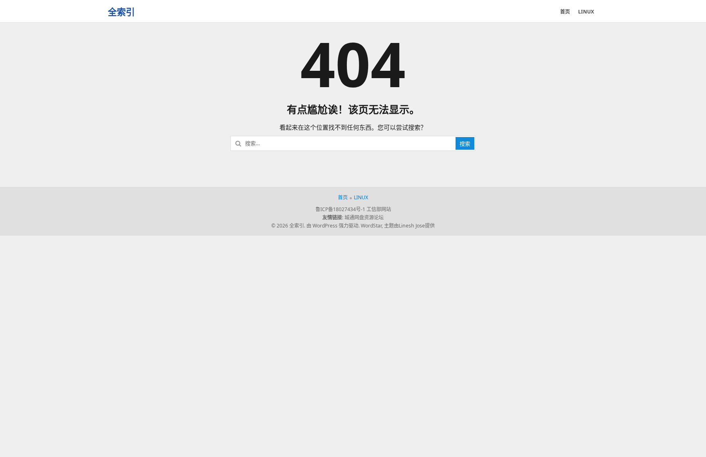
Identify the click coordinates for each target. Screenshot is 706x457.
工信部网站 (378, 209)
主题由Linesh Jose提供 (409, 225)
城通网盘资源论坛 (364, 217)
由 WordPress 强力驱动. (333, 225)
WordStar (371, 225)
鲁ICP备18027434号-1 (340, 209)
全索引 (121, 11)
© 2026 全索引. (288, 225)
